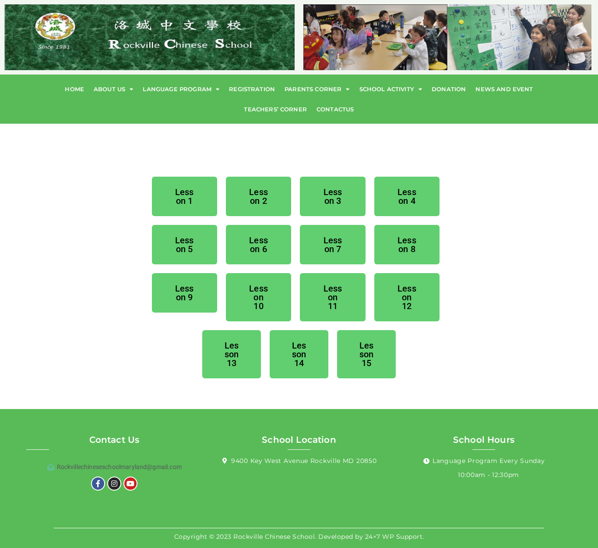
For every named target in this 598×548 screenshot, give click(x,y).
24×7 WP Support (394, 537)
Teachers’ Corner (275, 109)
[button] (184, 196)
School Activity (386, 89)
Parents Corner (313, 89)
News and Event (504, 89)
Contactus (335, 109)
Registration (252, 89)
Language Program (177, 89)
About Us (109, 89)
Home (74, 89)
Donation (449, 89)
